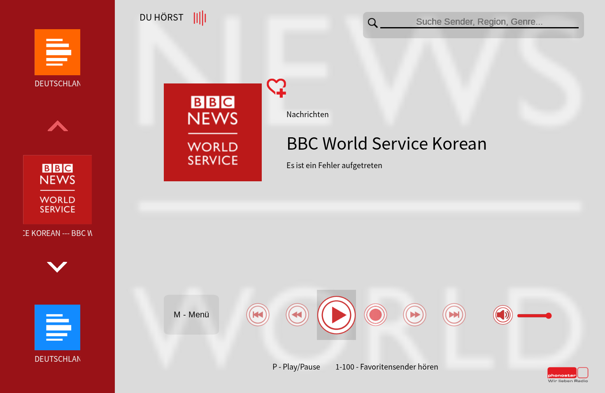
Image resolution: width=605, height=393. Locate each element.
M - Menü (191, 314)
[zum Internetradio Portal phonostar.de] (568, 381)
